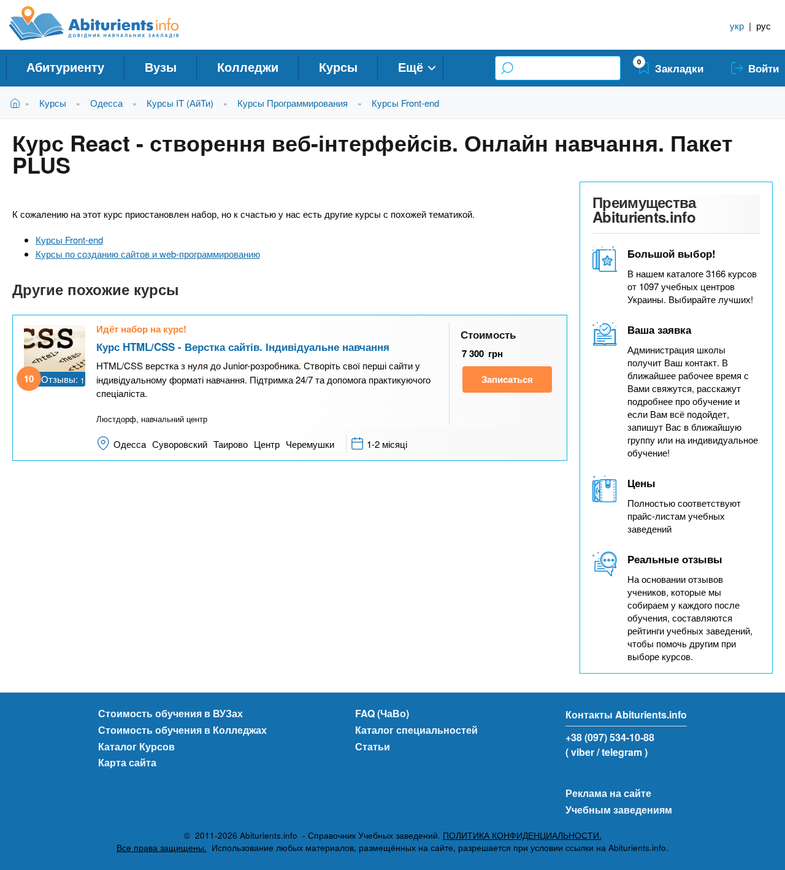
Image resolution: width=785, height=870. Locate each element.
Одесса (106, 102)
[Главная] (107, 23)
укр (737, 25)
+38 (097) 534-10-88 (609, 737)
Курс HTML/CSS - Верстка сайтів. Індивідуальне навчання (242, 346)
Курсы (338, 66)
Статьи (372, 746)
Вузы (161, 66)
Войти (763, 68)
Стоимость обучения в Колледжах (182, 730)
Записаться (507, 379)
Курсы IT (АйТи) (180, 102)
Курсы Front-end (405, 102)
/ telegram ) (622, 752)
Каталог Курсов (136, 746)
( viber (579, 752)
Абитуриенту (65, 66)
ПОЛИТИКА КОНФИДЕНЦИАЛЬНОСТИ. (522, 835)
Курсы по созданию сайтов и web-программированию (148, 253)
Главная (17, 102)
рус (763, 25)
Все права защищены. (162, 847)
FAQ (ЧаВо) (382, 713)
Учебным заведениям (618, 810)
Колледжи (247, 66)
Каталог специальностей (416, 730)
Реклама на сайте (608, 793)
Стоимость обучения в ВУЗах (170, 713)
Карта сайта (127, 762)
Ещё (410, 66)
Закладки (679, 68)
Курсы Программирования (292, 102)
